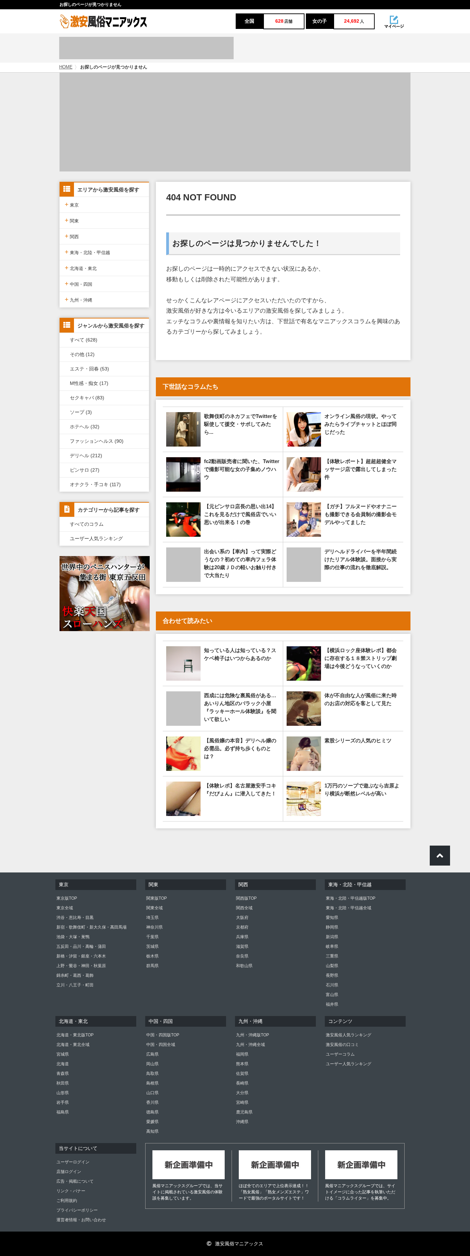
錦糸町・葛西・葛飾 (75, 975)
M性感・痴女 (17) (89, 383)
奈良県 (242, 956)
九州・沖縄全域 (250, 1044)
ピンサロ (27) (84, 470)
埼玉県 (152, 917)
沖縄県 (242, 1121)
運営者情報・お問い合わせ (81, 1219)
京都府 (242, 927)
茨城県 (152, 946)
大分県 (242, 1092)
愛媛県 (152, 1121)
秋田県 (62, 1083)
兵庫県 (242, 936)
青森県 (62, 1073)
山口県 (152, 1092)
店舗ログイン (68, 1171)
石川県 (332, 985)
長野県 (332, 975)
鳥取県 (152, 1073)
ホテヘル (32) (84, 426)
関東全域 (154, 908)
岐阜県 (332, 946)
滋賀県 (242, 946)
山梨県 (332, 965)
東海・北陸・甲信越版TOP (350, 898)
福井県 (332, 1004)
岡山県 (152, 1063)
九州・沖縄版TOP (252, 1035)
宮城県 (62, 1054)
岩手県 (62, 1102)
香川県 (152, 1102)
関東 (72, 220)
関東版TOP (156, 898)
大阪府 (242, 917)
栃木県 (152, 956)
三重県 (332, 956)
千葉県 (152, 936)
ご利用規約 (66, 1200)
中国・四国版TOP (162, 1035)
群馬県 (152, 965)
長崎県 (242, 1083)
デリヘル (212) (86, 455)
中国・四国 (78, 283)
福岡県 (242, 1054)
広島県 (152, 1054)
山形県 (62, 1092)
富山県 (332, 994)
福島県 (62, 1112)
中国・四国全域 (160, 1044)
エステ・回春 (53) (89, 368)
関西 (72, 236)
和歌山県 (244, 965)
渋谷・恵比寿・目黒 (75, 917)
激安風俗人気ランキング (348, 1035)
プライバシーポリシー (77, 1210)
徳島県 (152, 1112)
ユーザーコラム (340, 1054)
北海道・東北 (81, 267)
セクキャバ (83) (87, 397)
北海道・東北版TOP (75, 1035)
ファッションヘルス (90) (97, 441)
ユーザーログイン (72, 1162)
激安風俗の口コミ (342, 1044)
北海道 (62, 1063)
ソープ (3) (81, 412)
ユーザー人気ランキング (96, 538)
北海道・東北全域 (72, 1044)
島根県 (152, 1083)
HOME (66, 67)
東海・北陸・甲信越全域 (348, 908)
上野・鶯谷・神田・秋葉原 (81, 965)
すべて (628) (83, 340)
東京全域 (64, 908)
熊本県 (242, 1063)
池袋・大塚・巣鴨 (72, 936)
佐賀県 (242, 1073)
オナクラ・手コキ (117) (95, 484)
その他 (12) (82, 354)
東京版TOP (66, 898)
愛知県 (332, 917)
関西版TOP (246, 898)
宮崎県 (242, 1102)
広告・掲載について (75, 1181)
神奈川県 (154, 927)
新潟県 (332, 936)
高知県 (152, 1131)
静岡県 (332, 927)
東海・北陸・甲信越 (87, 251)
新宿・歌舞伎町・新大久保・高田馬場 (91, 927)
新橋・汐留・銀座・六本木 (81, 956)
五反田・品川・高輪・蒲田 (81, 946)
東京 (72, 204)
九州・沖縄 (78, 299)
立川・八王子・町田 (75, 985)
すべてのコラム (87, 524)
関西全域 (244, 908)
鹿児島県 (244, 1112)
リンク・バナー (70, 1191)
